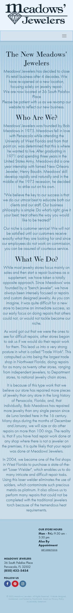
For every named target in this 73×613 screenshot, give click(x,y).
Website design (57, 596)
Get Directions (49, 549)
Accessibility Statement (36, 601)
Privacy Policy (58, 598)
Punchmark (37, 598)
